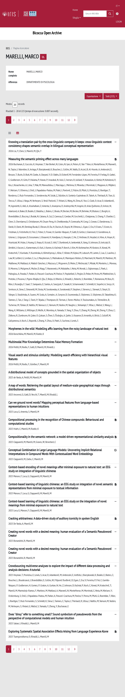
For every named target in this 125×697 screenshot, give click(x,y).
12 (69, 120)
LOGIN (119, 21)
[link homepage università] (30, 13)
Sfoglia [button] (76, 17)
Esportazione (93, 96)
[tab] (10, 133)
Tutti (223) (110, 96)
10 (56, 120)
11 (62, 120)
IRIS (8, 48)
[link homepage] (10, 13)
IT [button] (117, 5)
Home (75, 9)
